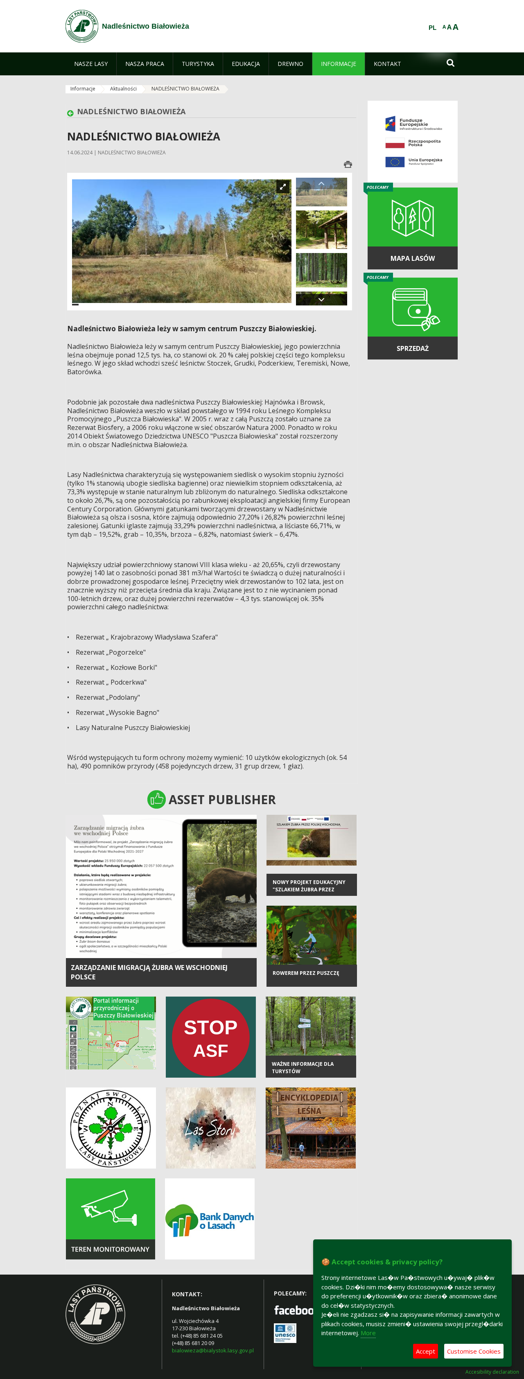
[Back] (72, 113)
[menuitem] (91, 63)
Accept (425, 1351)
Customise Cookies (474, 1351)
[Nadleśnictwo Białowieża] (82, 26)
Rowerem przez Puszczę (306, 973)
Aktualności (123, 88)
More (368, 1333)
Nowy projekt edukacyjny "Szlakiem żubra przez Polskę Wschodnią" (309, 889)
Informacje (82, 88)
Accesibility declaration (492, 1372)
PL (432, 28)
